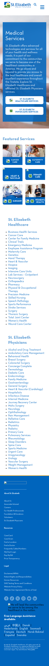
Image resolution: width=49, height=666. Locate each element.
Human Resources (11, 580)
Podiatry (13, 428)
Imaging (12, 268)
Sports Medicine (17, 448)
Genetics (13, 255)
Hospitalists (15, 392)
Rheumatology (16, 438)
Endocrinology (16, 376)
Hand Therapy (16, 258)
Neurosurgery (16, 278)
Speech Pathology (18, 301)
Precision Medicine (18, 294)
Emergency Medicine (20, 245)
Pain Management (18, 415)
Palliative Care (16, 418)
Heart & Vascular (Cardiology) (25, 389)
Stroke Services (17, 307)
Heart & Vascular (18, 261)
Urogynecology (16, 455)
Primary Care (15, 432)
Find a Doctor (9, 545)
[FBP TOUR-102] (35, 146)
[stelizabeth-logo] (17, 3)
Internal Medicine (18, 399)
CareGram (8, 539)
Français (9, 632)
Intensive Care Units (20, 271)
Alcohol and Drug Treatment (24, 349)
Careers (7, 507)
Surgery (12, 311)
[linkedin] (35, 598)
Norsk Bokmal (36, 632)
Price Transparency (12, 559)
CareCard (8, 536)
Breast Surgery (16, 359)
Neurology (14, 409)
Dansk (26, 625)
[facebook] (6, 598)
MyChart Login (10, 552)
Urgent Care (15, 451)
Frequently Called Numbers (15, 549)
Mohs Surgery (16, 405)
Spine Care (14, 445)
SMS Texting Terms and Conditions (18, 583)
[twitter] (18, 598)
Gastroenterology (18, 382)
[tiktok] (12, 598)
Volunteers (8, 517)
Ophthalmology (17, 412)
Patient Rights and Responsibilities (18, 577)
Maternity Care (17, 251)
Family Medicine (17, 379)
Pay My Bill (8, 555)
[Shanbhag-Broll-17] (12, 169)
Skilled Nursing (17, 297)
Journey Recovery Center (22, 402)
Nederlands (11, 628)
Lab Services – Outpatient (23, 274)
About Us (7, 501)
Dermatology (15, 369)
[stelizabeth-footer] (15, 482)
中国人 (16, 625)
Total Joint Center (18, 317)
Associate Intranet (11, 504)
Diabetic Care (16, 372)
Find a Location (10, 542)
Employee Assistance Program (25, 248)
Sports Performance (19, 304)
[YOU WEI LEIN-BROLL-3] (35, 170)
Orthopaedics (16, 281)
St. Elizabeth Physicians (13, 521)
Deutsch (21, 632)
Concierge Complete (20, 366)
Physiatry (13, 425)
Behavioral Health (18, 356)
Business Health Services (22, 232)
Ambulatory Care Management (26, 353)
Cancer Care (15, 235)
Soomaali (35, 628)
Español (10, 635)
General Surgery (17, 386)
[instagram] (23, 598)
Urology (12, 458)
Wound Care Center (19, 324)
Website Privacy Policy (13, 587)
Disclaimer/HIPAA (11, 573)
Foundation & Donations (13, 514)
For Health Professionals (14, 511)
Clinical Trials (16, 241)
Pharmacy (14, 284)
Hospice (12, 264)
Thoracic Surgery (18, 314)
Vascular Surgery (18, 461)
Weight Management (20, 465)
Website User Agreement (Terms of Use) (20, 590)
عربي (7, 625)
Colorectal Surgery (19, 363)
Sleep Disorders (17, 441)
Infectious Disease (18, 395)
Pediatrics (13, 422)
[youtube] (29, 598)
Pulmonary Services (19, 435)
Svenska (21, 635)
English (24, 628)
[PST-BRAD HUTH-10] (12, 146)
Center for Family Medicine (23, 238)
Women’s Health (17, 320)
